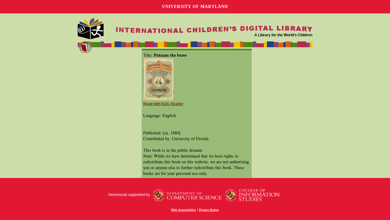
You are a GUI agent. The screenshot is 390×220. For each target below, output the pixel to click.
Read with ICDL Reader (163, 104)
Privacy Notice (209, 209)
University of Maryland (195, 6)
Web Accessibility (183, 209)
